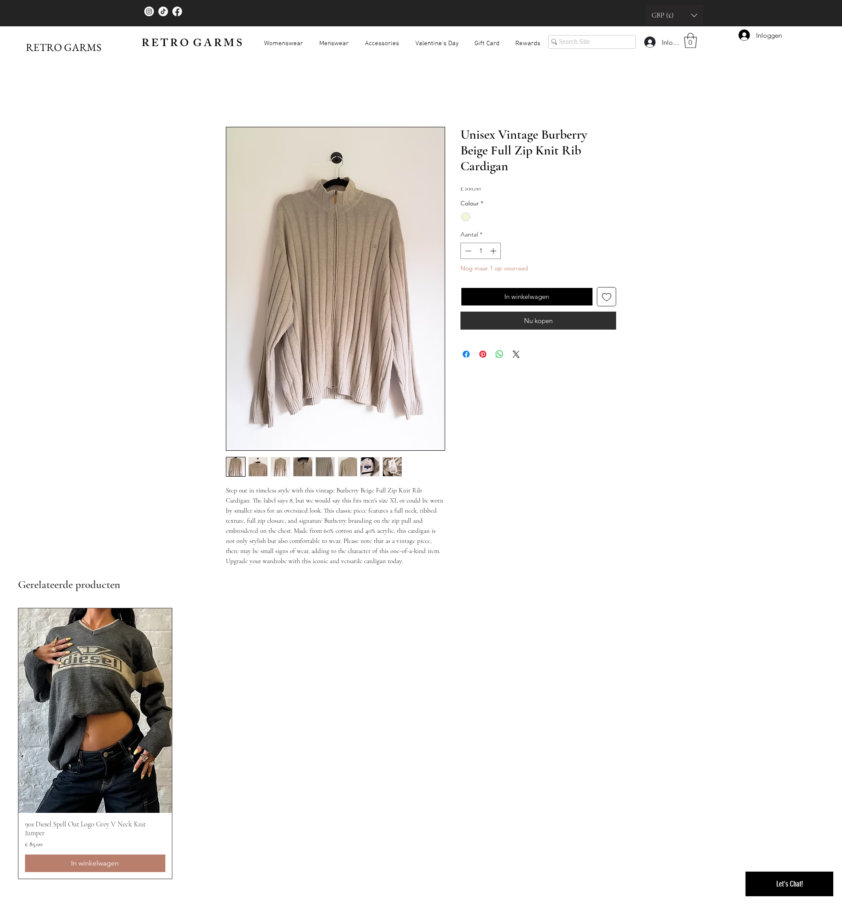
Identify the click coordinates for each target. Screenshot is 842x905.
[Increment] (494, 252)
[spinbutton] (481, 252)
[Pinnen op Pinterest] (483, 356)
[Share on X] (516, 356)
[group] (421, 745)
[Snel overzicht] (95, 712)
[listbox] (674, 15)
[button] (674, 15)
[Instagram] (149, 11)
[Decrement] (467, 252)
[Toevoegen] (607, 299)
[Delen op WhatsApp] (499, 356)
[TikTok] (163, 11)
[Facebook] (177, 11)
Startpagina (243, 97)
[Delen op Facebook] (466, 356)
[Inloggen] (649, 42)
